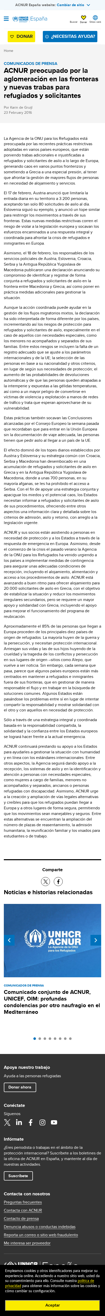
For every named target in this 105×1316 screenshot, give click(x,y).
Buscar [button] (73, 22)
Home (8, 50)
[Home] (29, 19)
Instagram (42, 1122)
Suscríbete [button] (18, 1176)
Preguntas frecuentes (23, 1202)
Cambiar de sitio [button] (70, 4)
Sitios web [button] (95, 22)
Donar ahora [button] (19, 1087)
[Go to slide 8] (71, 1039)
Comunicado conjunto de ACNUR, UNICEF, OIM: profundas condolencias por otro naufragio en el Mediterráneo (52, 1002)
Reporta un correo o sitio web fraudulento (41, 1235)
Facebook (30, 1122)
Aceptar (52, 1305)
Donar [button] (83, 22)
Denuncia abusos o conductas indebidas (39, 1227)
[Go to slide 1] (35, 1039)
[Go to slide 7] (66, 1039)
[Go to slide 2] (41, 1039)
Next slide (95, 940)
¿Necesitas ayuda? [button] (73, 36)
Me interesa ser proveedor (27, 1243)
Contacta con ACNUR (23, 1210)
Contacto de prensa (21, 1218)
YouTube (54, 1122)
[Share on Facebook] (58, 881)
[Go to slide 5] (56, 1039)
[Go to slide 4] (51, 1039)
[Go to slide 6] (61, 1039)
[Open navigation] (6, 19)
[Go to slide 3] (46, 1039)
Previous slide (9, 940)
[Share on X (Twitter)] (45, 881)
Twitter (7, 1122)
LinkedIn (19, 1122)
